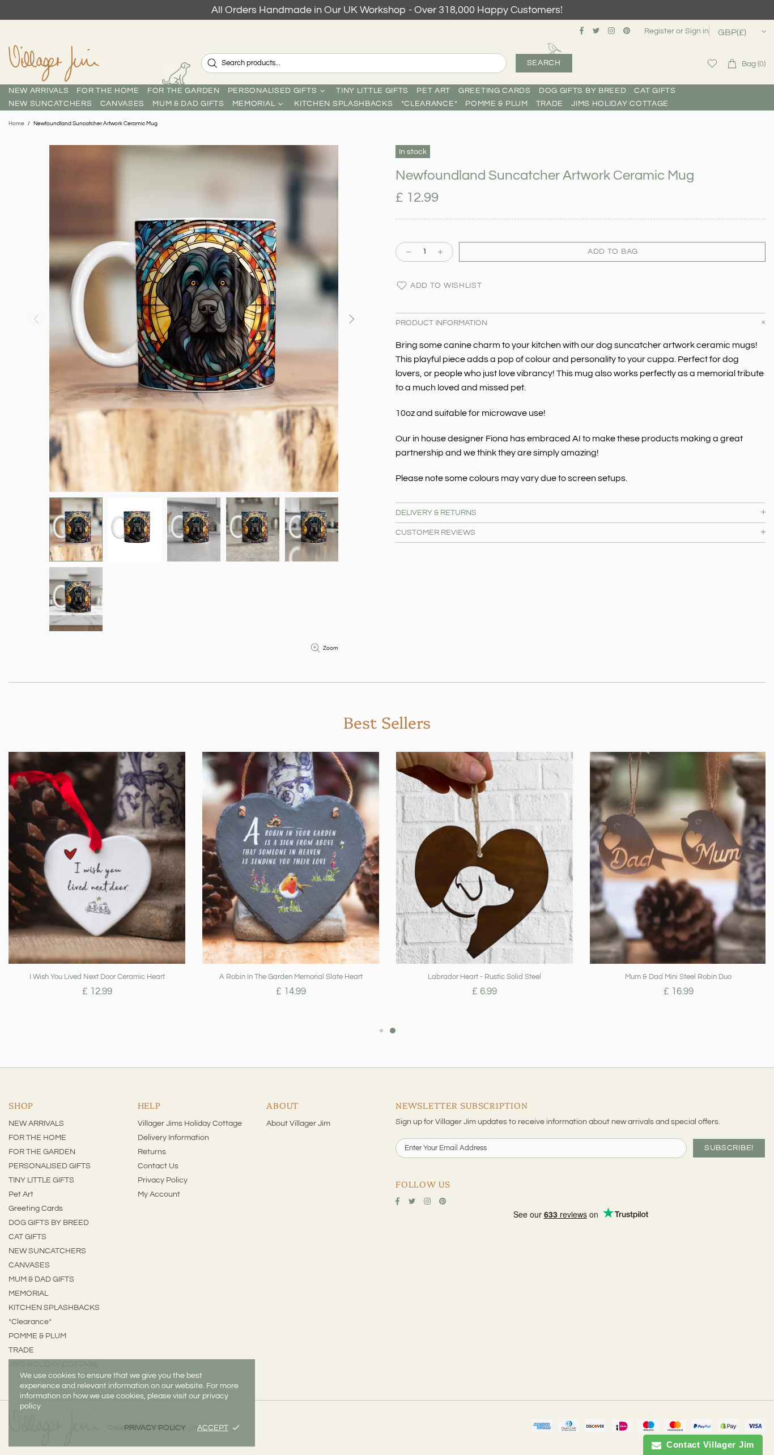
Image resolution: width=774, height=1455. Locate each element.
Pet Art (20, 1194)
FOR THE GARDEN (41, 1152)
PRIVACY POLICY (155, 1428)
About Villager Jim (298, 1124)
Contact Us (158, 1166)
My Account (159, 1194)
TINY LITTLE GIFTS (41, 1180)
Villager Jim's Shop (53, 63)
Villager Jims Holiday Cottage (190, 1124)
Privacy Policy (163, 1180)
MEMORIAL (28, 1293)
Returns (152, 1152)
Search (544, 63)
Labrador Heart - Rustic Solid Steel (484, 977)
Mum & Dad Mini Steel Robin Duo (678, 977)
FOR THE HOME (37, 1138)
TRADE (21, 1350)
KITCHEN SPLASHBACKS (54, 1308)
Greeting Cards (35, 1208)
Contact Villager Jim (707, 1444)
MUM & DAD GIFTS (41, 1279)
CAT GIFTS (27, 1237)
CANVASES (29, 1265)
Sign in (697, 31)
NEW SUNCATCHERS (47, 1251)
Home (16, 123)
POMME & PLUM (37, 1336)
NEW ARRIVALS (36, 1124)
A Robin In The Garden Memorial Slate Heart (291, 977)
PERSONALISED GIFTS (49, 1166)
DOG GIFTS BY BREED (48, 1223)
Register (659, 31)
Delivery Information (173, 1138)
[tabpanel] (97, 888)
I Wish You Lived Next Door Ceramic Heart (97, 977)
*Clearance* (30, 1322)
